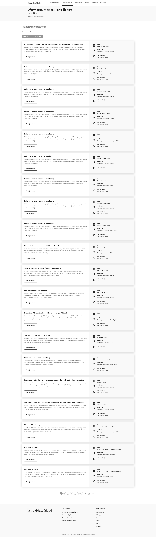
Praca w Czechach (67, 518)
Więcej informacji (30, 57)
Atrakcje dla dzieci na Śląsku (70, 512)
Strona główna (55, 2)
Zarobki (95, 2)
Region (87, 2)
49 (89, 493)
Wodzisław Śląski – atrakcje (69, 515)
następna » (93, 493)
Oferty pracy (67, 2)
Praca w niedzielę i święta (69, 520)
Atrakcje (103, 2)
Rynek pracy (79, 2)
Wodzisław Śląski (32, 16)
